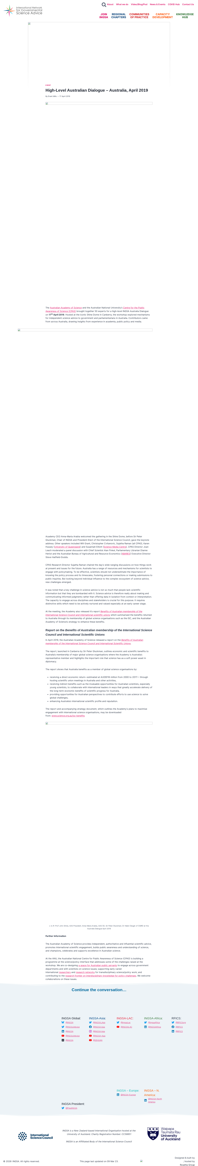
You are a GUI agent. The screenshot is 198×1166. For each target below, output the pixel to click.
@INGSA (69, 1022)
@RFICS (179, 1027)
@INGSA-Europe (128, 1095)
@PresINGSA (71, 1108)
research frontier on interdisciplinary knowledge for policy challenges (100, 975)
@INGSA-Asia (99, 1036)
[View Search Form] (104, 4)
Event (48, 85)
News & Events (157, 4)
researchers (65, 972)
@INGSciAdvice (73, 1027)
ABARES (126, 553)
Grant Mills (52, 96)
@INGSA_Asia (99, 1022)
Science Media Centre (115, 546)
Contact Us (188, 4)
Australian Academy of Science (66, 307)
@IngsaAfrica (154, 1022)
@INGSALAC (126, 1027)
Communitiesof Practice (139, 16)
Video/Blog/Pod (139, 4)
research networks (85, 972)
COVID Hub (174, 4)
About (110, 4)
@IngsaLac (126, 1022)
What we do (122, 4)
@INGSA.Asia (99, 1027)
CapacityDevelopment (162, 16)
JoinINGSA (103, 16)
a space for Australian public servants (98, 965)
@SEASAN (97, 1040)
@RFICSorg (181, 1022)
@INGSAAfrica (154, 1027)
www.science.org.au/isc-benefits (68, 715)
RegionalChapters (118, 16)
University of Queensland (67, 546)
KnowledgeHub (185, 16)
